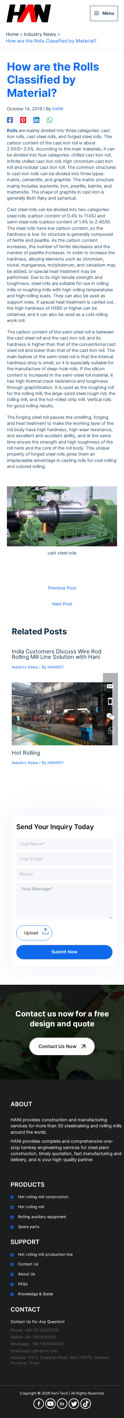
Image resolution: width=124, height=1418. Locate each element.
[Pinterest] (23, 120)
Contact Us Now (57, 1046)
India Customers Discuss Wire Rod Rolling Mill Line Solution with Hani (56, 654)
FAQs (23, 1284)
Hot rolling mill (31, 1207)
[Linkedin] (36, 120)
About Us (26, 1274)
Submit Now (64, 952)
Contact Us (28, 1264)
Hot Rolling (26, 752)
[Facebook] (10, 120)
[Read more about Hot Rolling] (62, 713)
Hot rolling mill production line (45, 1254)
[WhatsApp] (50, 120)
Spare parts (28, 1226)
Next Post (62, 604)
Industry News (25, 667)
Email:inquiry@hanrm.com (34, 1351)
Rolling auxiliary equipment (42, 1216)
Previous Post (62, 588)
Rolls (12, 130)
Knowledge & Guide (35, 1294)
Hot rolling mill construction (43, 1197)
